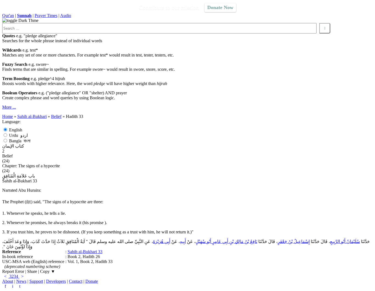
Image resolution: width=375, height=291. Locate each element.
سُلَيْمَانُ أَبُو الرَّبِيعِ (345, 241)
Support (36, 281)
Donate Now (220, 7)
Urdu (18, 135)
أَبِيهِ (183, 241)
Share (32, 271)
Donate (91, 281)
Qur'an (8, 15)
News (21, 281)
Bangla (19, 141)
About (7, 281)
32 (11, 276)
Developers (56, 281)
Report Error (13, 271)
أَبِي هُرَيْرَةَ (161, 241)
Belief (56, 116)
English (15, 130)
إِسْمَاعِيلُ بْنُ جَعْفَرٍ (294, 241)
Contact (75, 281)
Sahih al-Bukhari (32, 116)
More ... (9, 107)
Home (7, 116)
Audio (65, 15)
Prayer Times (46, 15)
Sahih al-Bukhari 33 (85, 251)
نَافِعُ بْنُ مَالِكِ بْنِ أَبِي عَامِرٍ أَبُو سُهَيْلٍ (226, 241)
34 (16, 276)
